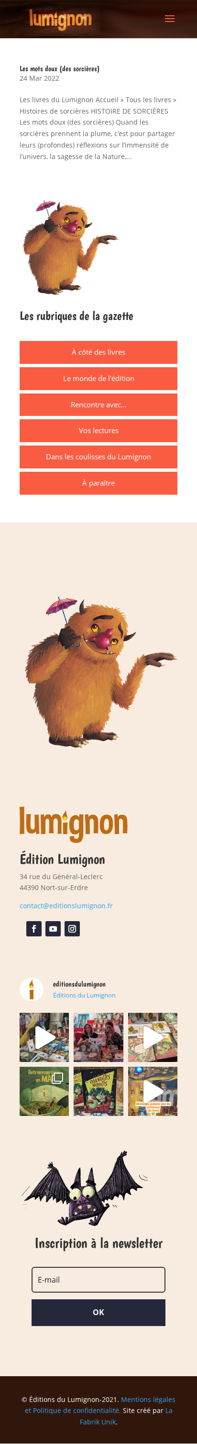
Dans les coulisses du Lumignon (98, 456)
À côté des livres (98, 352)
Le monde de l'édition (98, 378)
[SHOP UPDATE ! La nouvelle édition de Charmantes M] (98, 1091)
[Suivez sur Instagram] (72, 928)
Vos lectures (99, 430)
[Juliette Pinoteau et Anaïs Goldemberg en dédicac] (98, 1037)
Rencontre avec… (99, 404)
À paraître (98, 483)
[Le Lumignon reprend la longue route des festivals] (44, 1091)
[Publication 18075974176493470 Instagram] (44, 1037)
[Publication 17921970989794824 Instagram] (152, 1091)
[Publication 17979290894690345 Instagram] (152, 1037)
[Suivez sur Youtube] (53, 928)
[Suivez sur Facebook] (34, 928)
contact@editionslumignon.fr (66, 905)
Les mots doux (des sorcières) (60, 68)
